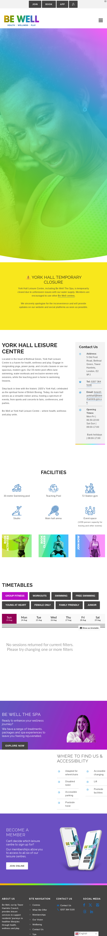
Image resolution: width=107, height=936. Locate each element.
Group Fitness (14, 596)
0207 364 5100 (67, 909)
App (62, 4)
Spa (34, 934)
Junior (92, 605)
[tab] (15, 596)
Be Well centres (66, 296)
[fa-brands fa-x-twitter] (91, 905)
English (83, 933)
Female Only (42, 605)
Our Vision (37, 919)
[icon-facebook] (85, 905)
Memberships (39, 915)
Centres (36, 905)
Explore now (14, 745)
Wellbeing (37, 924)
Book (48, 4)
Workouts (40, 596)
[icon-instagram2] (98, 905)
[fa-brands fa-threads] (85, 911)
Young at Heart (15, 605)
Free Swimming (85, 596)
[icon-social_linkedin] (91, 912)
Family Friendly (69, 605)
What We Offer (39, 910)
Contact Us (37, 929)
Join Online (17, 866)
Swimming (61, 596)
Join (35, 4)
